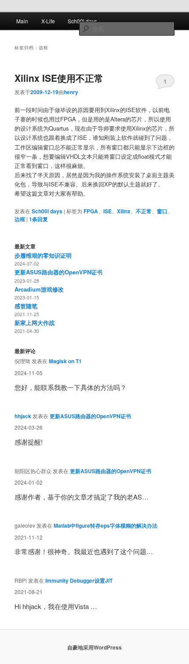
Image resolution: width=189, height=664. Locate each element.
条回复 (38, 219)
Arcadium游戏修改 (39, 289)
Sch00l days (82, 21)
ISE (107, 211)
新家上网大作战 (35, 322)
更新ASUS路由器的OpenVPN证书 (58, 272)
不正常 (144, 211)
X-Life (48, 21)
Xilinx (124, 211)
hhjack (23, 416)
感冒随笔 (26, 306)
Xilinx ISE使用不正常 (59, 77)
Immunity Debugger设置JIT (79, 580)
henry (71, 92)
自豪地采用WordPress (94, 647)
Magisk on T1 (65, 361)
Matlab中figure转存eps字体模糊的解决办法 (105, 525)
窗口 (162, 211)
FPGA (91, 211)
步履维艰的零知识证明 (43, 255)
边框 (20, 219)
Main (22, 21)
